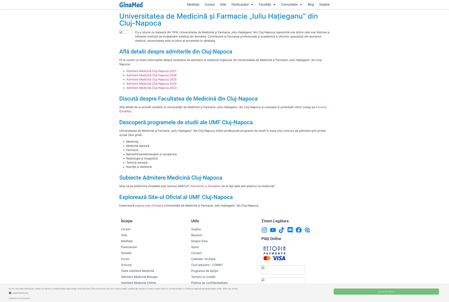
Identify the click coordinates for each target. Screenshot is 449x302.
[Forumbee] (307, 230)
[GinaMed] (131, 4)
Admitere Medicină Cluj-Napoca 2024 (151, 83)
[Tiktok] (281, 230)
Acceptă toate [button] (386, 291)
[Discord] (290, 230)
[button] (123, 293)
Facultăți (265, 4)
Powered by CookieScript (19, 298)
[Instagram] (264, 230)
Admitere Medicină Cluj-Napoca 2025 (151, 79)
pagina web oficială (148, 205)
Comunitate (289, 4)
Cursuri (210, 4)
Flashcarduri (240, 4)
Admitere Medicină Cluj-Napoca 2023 (151, 88)
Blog (311, 4)
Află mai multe (230, 288)
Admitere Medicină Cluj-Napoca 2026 (151, 75)
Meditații (193, 4)
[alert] (224, 293)
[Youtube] (273, 230)
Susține (324, 4)
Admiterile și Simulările (205, 186)
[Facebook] (299, 230)
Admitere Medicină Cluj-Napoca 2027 (151, 71)
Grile (223, 4)
